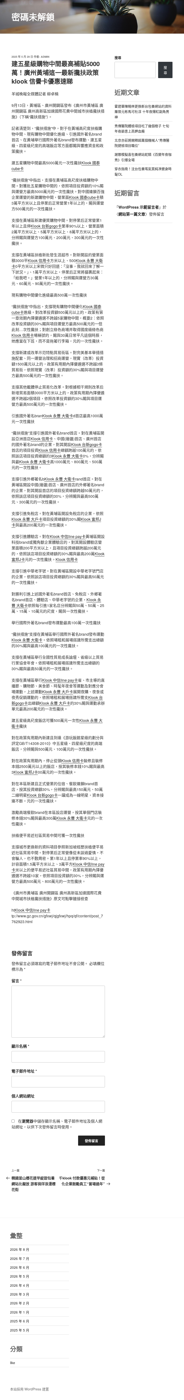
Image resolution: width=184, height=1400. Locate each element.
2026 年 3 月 (19, 1294)
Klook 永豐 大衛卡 (57, 415)
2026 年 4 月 (19, 1285)
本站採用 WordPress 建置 (29, 1389)
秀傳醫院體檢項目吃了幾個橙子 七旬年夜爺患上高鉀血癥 (142, 128)
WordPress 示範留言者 (138, 207)
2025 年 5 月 (19, 1330)
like (12, 1362)
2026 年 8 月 (19, 1249)
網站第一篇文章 (131, 214)
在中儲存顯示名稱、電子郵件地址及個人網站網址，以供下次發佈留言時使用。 (57, 1124)
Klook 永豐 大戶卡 (27, 519)
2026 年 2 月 (19, 1303)
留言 (17, 980)
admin (45, 56)
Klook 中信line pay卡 (68, 536)
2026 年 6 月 (19, 1267)
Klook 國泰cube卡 (84, 197)
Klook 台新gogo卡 (46, 226)
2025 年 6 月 (19, 1321)
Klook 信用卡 (39, 260)
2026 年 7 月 (19, 1258)
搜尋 (118, 57)
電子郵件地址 (24, 1071)
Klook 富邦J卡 (26, 772)
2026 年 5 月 (19, 1276)
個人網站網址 (23, 1096)
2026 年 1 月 (19, 1312)
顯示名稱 (20, 1046)
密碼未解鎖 (33, 17)
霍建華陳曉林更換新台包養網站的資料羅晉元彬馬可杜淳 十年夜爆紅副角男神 (143, 111)
